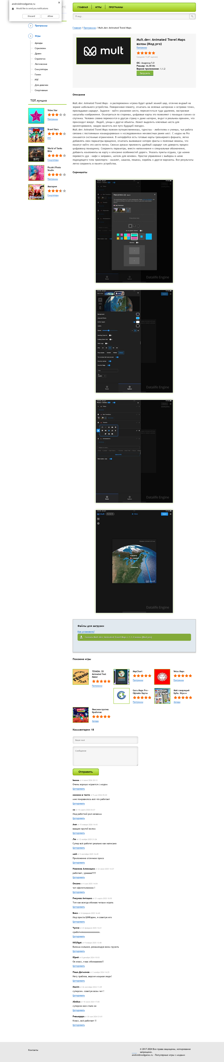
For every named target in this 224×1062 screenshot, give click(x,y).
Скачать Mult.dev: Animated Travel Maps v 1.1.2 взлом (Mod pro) (118, 637)
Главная (83, 7)
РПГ (49, 138)
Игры (98, 7)
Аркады (177, 702)
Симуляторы (53, 160)
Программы (116, 7)
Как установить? (86, 631)
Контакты (33, 1050)
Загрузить (145, 73)
